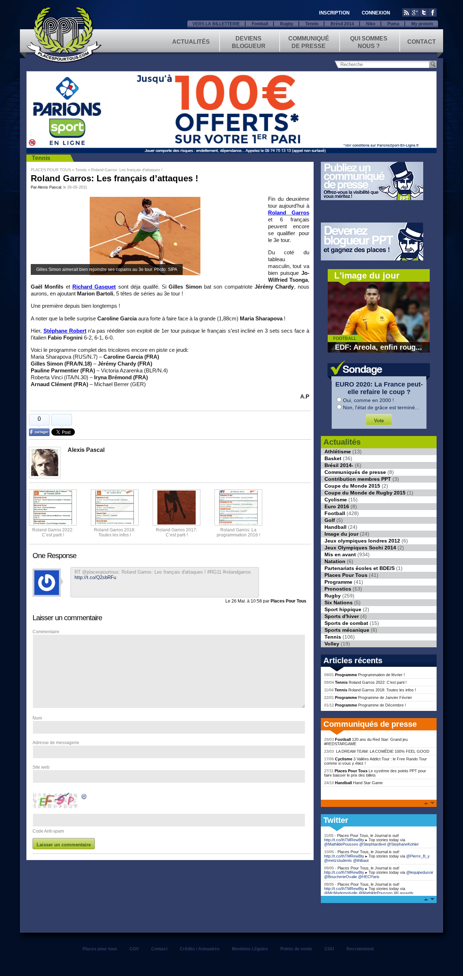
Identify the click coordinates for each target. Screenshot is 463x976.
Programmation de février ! (364, 675)
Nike (370, 23)
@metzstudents (338, 860)
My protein (422, 23)
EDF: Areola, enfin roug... (378, 347)
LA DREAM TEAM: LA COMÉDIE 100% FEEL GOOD (376, 751)
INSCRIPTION (334, 13)
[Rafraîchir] (84, 797)
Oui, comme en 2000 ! (368, 400)
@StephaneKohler (403, 844)
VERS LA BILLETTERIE (216, 23)
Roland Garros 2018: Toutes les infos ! (370, 690)
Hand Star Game (353, 783)
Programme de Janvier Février (368, 697)
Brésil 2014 (342, 23)
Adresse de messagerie (56, 742)
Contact (421, 42)
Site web (41, 767)
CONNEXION (376, 13)
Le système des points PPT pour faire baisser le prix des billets (375, 773)
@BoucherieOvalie (340, 876)
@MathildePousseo (341, 844)
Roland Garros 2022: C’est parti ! (52, 532)
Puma (393, 23)
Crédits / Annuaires (200, 948)
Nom (37, 718)
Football (260, 23)
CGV (134, 948)
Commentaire (46, 631)
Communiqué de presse (308, 41)
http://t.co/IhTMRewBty (344, 840)
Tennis (312, 23)
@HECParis (368, 876)
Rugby (286, 23)
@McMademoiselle (340, 893)
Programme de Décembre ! (365, 705)
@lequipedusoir (419, 872)
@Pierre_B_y (418, 856)
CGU (329, 948)
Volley (331, 644)
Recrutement (360, 948)
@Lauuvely (403, 893)
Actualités (191, 42)
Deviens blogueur (249, 41)
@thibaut (361, 860)
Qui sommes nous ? (368, 41)
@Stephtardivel (372, 844)
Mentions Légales (250, 948)
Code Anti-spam (48, 831)
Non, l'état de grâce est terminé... (381, 407)
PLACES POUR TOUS (51, 170)
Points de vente (296, 948)
